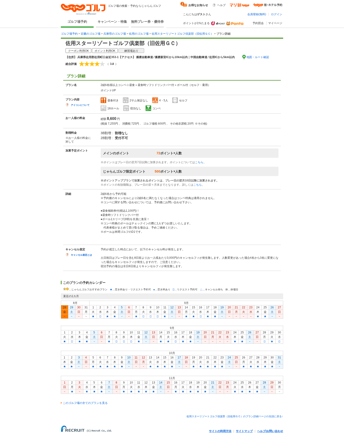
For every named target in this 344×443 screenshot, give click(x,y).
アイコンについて (80, 105)
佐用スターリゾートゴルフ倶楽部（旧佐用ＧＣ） (182, 33)
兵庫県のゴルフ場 (114, 33)
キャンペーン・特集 (112, 21)
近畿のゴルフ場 (90, 33)
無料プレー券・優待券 (147, 21)
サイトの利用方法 (220, 431)
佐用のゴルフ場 (139, 33)
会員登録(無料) (256, 14)
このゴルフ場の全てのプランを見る (85, 403)
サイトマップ (244, 431)
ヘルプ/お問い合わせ (270, 431)
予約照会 (258, 23)
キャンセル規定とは (81, 255)
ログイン (276, 14)
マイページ (275, 23)
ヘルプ (221, 5)
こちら (199, 162)
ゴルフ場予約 (77, 21)
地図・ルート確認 (257, 57)
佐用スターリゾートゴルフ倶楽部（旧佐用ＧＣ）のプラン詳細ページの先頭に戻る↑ (235, 416)
